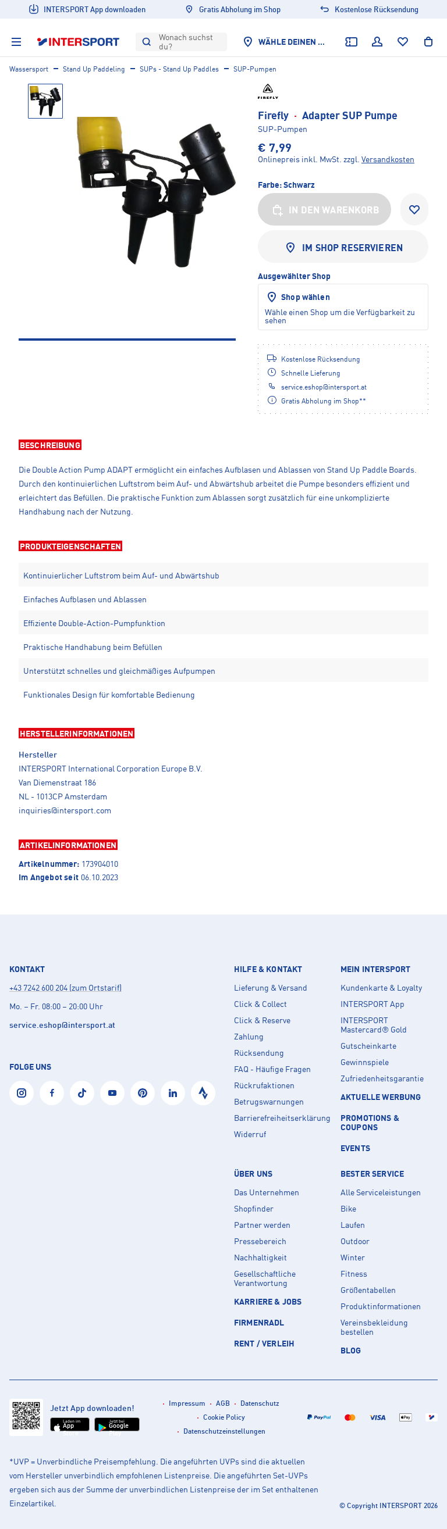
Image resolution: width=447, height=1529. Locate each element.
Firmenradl (259, 1322)
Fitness (353, 1273)
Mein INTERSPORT (375, 969)
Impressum (187, 1403)
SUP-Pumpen (254, 69)
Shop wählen (305, 297)
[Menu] (16, 42)
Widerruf (250, 1134)
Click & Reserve (262, 1020)
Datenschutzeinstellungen (224, 1431)
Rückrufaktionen (264, 1085)
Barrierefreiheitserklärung (282, 1118)
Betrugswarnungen (269, 1101)
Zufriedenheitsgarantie (382, 1078)
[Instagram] (21, 1093)
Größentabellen (368, 1290)
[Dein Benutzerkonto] (377, 42)
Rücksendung (259, 1053)
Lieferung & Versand (270, 987)
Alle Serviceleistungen (380, 1192)
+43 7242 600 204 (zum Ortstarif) (65, 987)
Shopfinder (254, 1208)
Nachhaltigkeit (260, 1257)
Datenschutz (259, 1403)
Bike (348, 1208)
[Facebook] (52, 1093)
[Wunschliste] (403, 42)
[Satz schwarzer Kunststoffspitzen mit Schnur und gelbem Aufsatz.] (156, 192)
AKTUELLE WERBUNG (380, 1097)
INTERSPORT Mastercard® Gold (373, 1025)
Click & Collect (260, 1004)
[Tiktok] (82, 1093)
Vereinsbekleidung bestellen (374, 1327)
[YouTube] (112, 1093)
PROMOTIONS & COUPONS (369, 1122)
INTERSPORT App (372, 1004)
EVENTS (355, 1148)
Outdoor (355, 1241)
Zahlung (249, 1036)
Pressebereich (260, 1241)
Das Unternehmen (266, 1192)
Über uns (253, 1173)
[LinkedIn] (173, 1093)
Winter (352, 1257)
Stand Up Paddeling (94, 69)
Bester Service (372, 1173)
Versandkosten (387, 159)
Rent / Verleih (264, 1343)
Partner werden (262, 1225)
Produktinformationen (380, 1306)
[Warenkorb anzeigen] (428, 42)
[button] (223, 445)
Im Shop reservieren (352, 247)
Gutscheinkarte (368, 1046)
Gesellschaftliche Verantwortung (265, 1278)
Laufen (352, 1225)
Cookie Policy (224, 1417)
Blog (350, 1350)
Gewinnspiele (364, 1062)
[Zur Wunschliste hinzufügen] (414, 209)
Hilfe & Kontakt (268, 969)
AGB (223, 1403)
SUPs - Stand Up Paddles (179, 69)
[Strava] (203, 1093)
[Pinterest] (142, 1093)
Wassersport (28, 69)
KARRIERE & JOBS (267, 1301)
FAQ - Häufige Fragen (272, 1069)
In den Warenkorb (334, 210)
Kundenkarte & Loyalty (381, 987)
